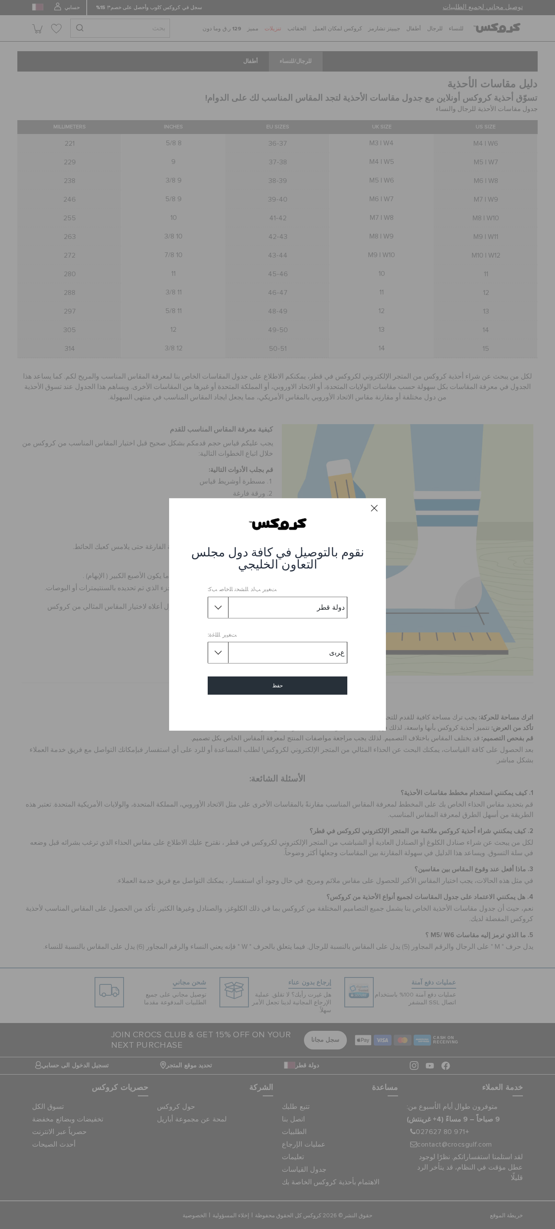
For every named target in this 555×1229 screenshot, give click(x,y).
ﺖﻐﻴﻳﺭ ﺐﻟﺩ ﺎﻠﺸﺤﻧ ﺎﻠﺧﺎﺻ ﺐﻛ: (242, 589)
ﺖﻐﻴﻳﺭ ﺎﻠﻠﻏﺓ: (222, 635)
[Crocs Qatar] (278, 523)
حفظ (277, 686)
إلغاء (278, 710)
